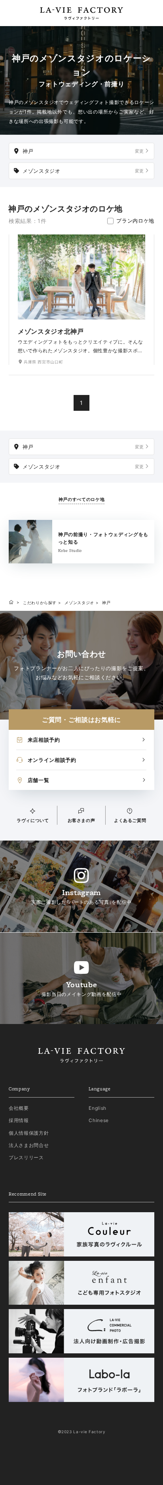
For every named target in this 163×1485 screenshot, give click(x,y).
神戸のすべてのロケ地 (82, 499)
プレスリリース (26, 1157)
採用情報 (19, 1120)
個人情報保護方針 (29, 1133)
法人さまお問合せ (29, 1145)
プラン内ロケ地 (135, 220)
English (97, 1108)
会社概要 (19, 1108)
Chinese (99, 1120)
